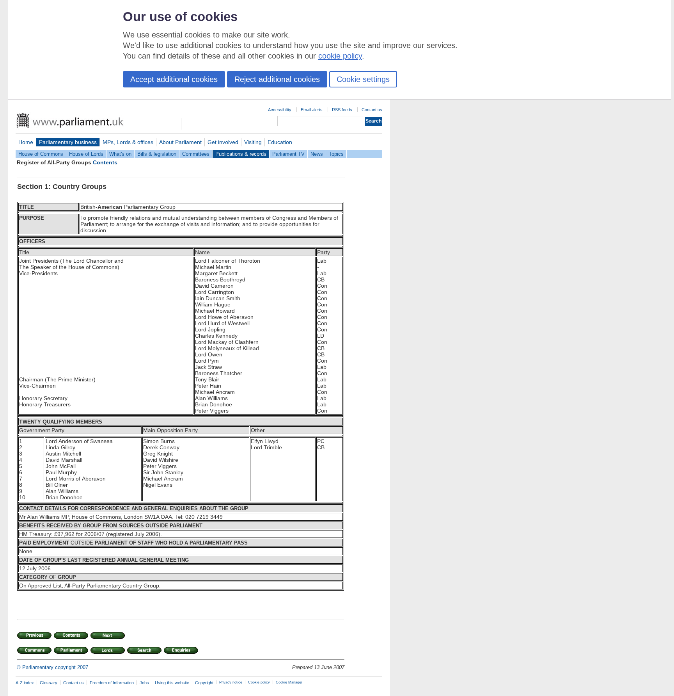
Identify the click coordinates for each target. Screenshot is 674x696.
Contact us (372, 109)
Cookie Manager (289, 682)
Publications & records (240, 154)
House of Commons (40, 154)
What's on (120, 154)
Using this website (172, 682)
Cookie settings (363, 79)
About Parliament (180, 142)
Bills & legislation (156, 154)
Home (25, 142)
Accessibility (279, 109)
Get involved (223, 142)
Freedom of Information (112, 682)
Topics (336, 154)
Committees (195, 154)
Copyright (204, 682)
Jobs (144, 682)
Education (280, 142)
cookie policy (340, 56)
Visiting (253, 142)
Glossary (48, 682)
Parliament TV (288, 154)
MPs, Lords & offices (128, 142)
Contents (105, 162)
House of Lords (86, 154)
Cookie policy (259, 682)
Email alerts (312, 109)
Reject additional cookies (277, 79)
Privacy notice (230, 682)
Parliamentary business (68, 142)
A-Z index (25, 682)
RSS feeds (342, 109)
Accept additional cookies (174, 79)
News (316, 154)
